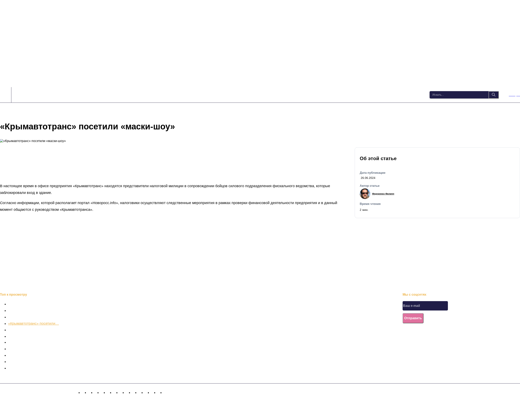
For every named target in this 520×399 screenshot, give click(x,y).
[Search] (494, 94)
